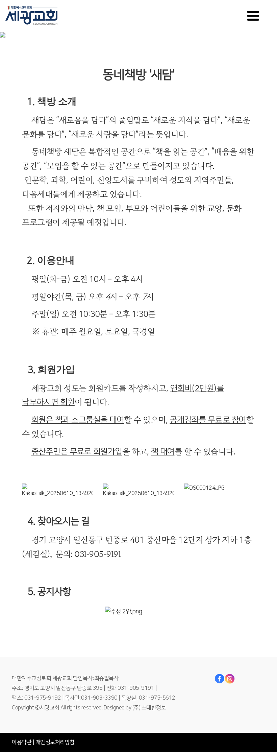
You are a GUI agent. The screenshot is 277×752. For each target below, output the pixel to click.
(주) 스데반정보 (149, 708)
